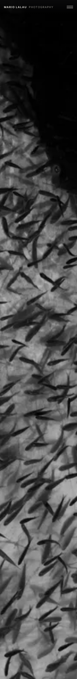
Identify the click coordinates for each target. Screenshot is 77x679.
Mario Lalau (29, 7)
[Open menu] (70, 7)
